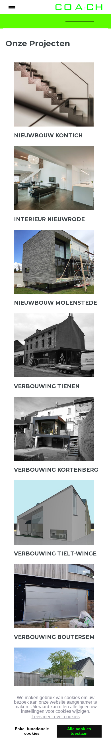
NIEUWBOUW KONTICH (48, 135)
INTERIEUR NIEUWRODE (49, 219)
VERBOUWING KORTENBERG (56, 470)
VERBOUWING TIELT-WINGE (55, 553)
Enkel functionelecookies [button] (32, 731)
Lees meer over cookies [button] (56, 716)
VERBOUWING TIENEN (47, 386)
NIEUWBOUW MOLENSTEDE (55, 303)
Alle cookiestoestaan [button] (79, 731)
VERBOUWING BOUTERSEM (54, 637)
